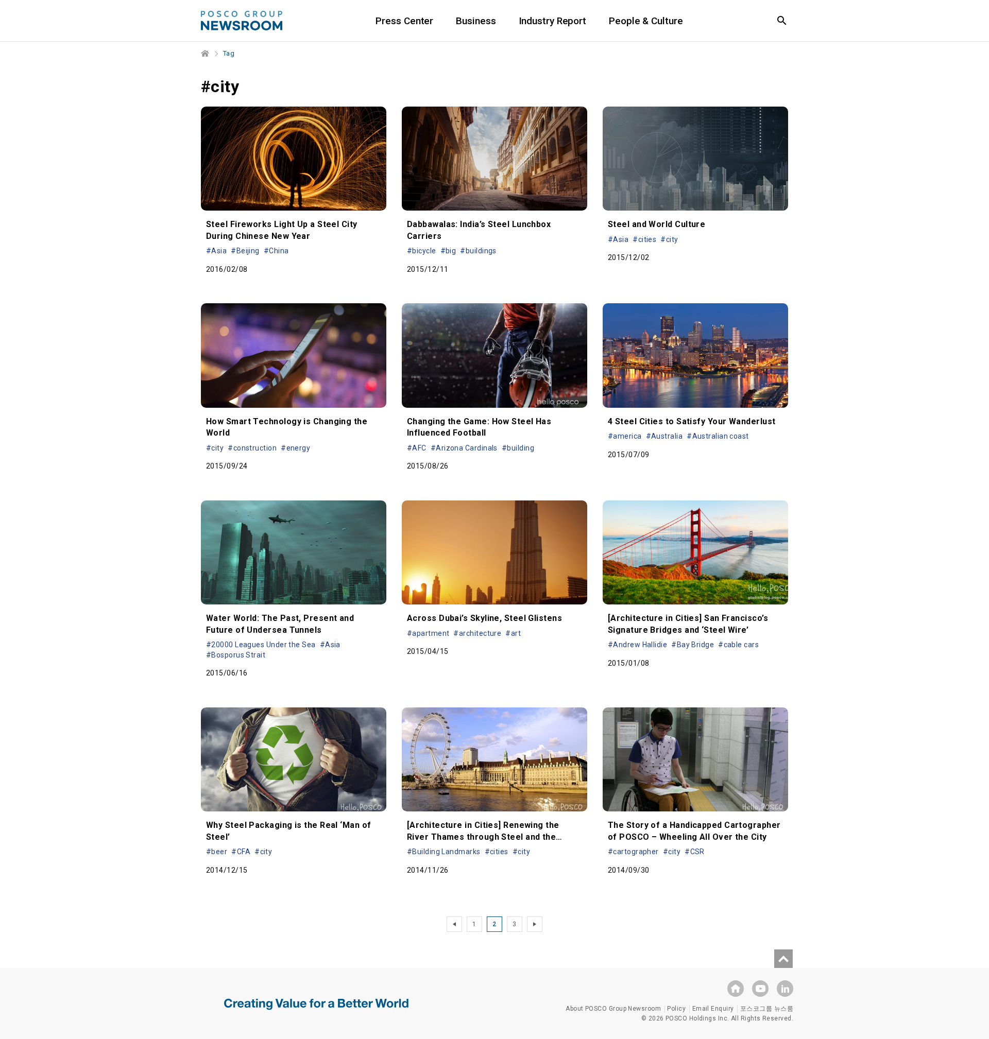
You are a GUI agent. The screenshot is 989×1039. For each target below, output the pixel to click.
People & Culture (646, 21)
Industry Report (553, 21)
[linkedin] (785, 988)
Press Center (404, 21)
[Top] (783, 958)
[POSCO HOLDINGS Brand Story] (316, 1012)
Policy (676, 1008)
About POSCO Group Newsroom (613, 1008)
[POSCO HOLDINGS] (735, 988)
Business (476, 21)
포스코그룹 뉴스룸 (766, 1008)
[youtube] (760, 988)
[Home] (205, 53)
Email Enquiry (713, 1008)
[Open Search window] (782, 20)
